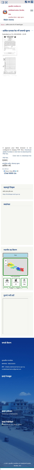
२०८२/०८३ (5, 169)
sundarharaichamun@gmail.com (11, 369)
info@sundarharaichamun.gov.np (15, 367)
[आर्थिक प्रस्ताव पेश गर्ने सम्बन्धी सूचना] (10, 45)
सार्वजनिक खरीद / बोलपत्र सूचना (11, 163)
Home (2, 24)
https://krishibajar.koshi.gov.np (11, 194)
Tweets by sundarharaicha (9, 414)
